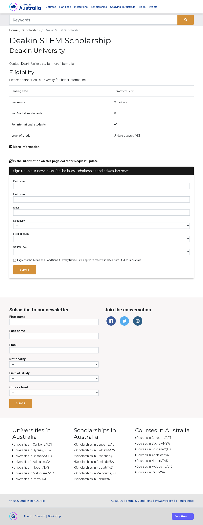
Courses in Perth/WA (150, 472)
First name (19, 181)
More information (25, 147)
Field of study (21, 233)
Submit (24, 269)
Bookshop (54, 516)
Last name (19, 194)
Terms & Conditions (139, 501)
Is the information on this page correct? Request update (55, 161)
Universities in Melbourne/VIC (33, 473)
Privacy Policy (164, 501)
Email (16, 207)
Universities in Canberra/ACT (33, 444)
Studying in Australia (122, 6)
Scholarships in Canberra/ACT (95, 444)
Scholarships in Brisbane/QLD (95, 456)
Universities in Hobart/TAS (31, 467)
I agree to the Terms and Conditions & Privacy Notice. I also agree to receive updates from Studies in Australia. (79, 260)
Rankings (65, 6)
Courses (51, 6)
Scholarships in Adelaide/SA (94, 462)
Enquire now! (185, 501)
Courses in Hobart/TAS (152, 461)
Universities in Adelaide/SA (31, 462)
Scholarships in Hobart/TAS (94, 467)
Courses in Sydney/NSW (153, 443)
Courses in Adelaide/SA (152, 455)
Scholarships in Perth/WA (92, 479)
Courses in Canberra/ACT (153, 438)
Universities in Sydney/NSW (32, 450)
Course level (20, 247)
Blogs (142, 6)
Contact (40, 516)
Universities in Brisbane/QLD (32, 456)
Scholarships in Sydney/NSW (95, 450)
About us (117, 501)
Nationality (19, 220)
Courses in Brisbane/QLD (153, 449)
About (28, 516)
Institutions (81, 6)
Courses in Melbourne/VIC (154, 466)
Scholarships (99, 6)
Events (153, 6)
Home (13, 30)
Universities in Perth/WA (29, 479)
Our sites (181, 516)
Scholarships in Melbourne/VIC (96, 473)
